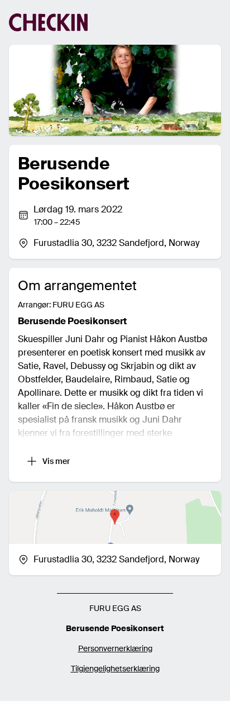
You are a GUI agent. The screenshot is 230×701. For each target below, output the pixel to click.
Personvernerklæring (115, 648)
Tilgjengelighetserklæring (115, 669)
